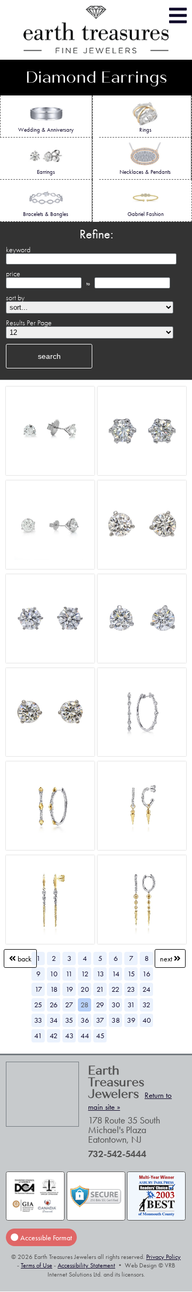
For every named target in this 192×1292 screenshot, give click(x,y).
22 (115, 989)
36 (85, 1020)
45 (100, 1035)
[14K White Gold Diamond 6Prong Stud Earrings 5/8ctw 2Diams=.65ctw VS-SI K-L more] (50, 618)
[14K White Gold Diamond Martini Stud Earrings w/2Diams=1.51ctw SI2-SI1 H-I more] (142, 524)
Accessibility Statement (86, 1265)
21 (100, 989)
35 (69, 1020)
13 (100, 973)
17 (38, 989)
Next (167, 958)
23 (131, 989)
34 (54, 1020)
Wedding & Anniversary (46, 129)
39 (131, 1020)
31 (131, 1004)
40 (146, 1020)
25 (38, 1004)
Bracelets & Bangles (45, 214)
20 (85, 989)
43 (69, 1035)
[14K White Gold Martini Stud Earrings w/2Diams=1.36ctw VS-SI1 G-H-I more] (50, 712)
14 (115, 973)
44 (85, 1035)
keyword (18, 249)
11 (69, 973)
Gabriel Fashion (145, 214)
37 (100, 1020)
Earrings (46, 171)
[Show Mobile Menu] (178, 15)
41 (38, 1035)
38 (115, 1020)
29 (100, 1004)
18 (54, 989)
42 (54, 1035)
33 (38, 1020)
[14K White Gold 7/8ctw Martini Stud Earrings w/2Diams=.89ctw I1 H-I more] (142, 618)
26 (54, 1004)
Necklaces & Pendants (145, 171)
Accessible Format (45, 1237)
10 (54, 973)
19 (69, 989)
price (13, 273)
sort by (15, 297)
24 (146, 989)
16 (146, 973)
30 (115, 1004)
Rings (145, 129)
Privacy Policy (163, 1257)
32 (146, 1004)
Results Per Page (29, 322)
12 (85, 973)
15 (131, 973)
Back (23, 958)
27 (69, 1004)
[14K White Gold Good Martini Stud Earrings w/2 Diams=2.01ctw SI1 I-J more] (50, 524)
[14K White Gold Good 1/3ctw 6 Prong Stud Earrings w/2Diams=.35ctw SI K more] (142, 431)
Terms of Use (36, 1265)
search (49, 356)
